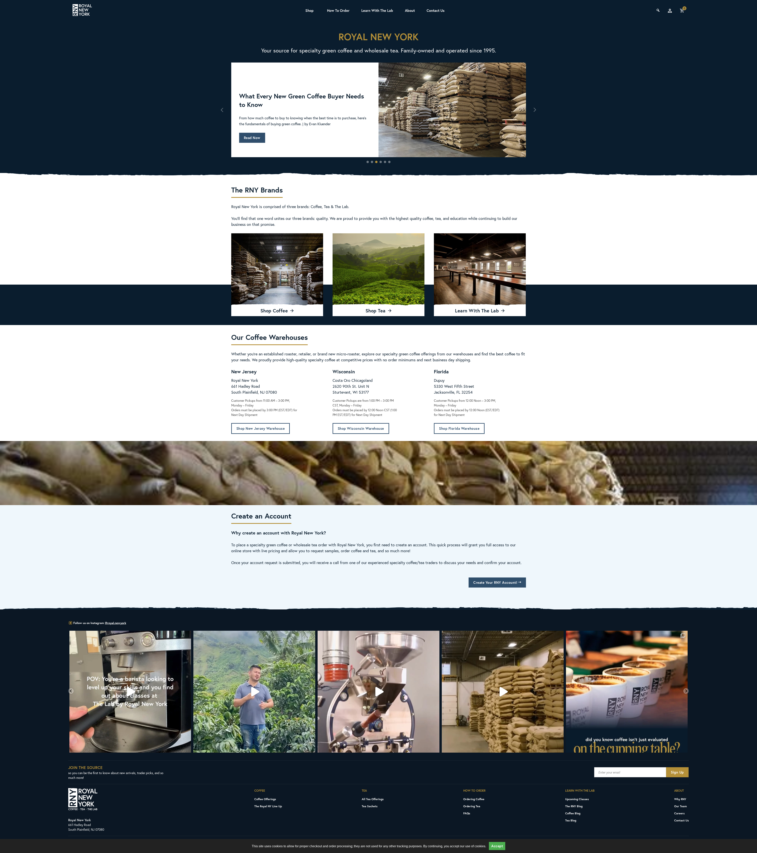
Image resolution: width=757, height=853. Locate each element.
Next (535, 110)
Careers (679, 813)
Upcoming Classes (577, 799)
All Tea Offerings (373, 799)
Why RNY (680, 799)
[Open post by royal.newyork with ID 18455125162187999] (254, 692)
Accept (497, 846)
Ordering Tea (471, 806)
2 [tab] (372, 162)
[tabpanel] (378, 110)
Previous (222, 110)
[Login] (670, 11)
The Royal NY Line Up (268, 806)
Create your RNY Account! (495, 582)
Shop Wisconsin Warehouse (361, 428)
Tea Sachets (370, 806)
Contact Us (436, 10)
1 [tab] (367, 162)
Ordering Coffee (473, 799)
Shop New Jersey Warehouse (260, 428)
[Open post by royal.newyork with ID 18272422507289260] (378, 692)
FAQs (466, 813)
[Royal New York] (82, 10)
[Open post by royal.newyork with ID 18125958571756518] (503, 692)
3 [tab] (376, 162)
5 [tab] (385, 162)
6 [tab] (389, 162)
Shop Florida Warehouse (459, 428)
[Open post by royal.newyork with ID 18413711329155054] (627, 692)
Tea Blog (570, 820)
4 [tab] (380, 162)
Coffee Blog (572, 813)
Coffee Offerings (265, 799)
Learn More (253, 129)
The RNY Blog (574, 806)
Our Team (680, 806)
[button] (71, 691)
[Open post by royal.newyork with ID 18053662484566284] (130, 692)
